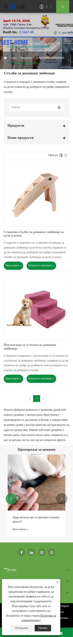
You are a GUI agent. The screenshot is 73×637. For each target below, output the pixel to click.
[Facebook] (21, 552)
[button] (11, 498)
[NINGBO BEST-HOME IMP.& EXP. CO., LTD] (15, 6)
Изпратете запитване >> (41, 265)
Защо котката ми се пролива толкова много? (36, 520)
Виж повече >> (13, 265)
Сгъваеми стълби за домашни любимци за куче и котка (34, 234)
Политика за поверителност (39, 618)
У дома (13, 58)
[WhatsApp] (51, 552)
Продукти (26, 58)
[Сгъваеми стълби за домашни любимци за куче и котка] (36, 194)
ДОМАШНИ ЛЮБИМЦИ (50, 58)
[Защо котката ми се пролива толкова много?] (36, 482)
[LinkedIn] (31, 552)
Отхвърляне (21, 628)
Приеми (42, 628)
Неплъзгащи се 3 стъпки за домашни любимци (30, 347)
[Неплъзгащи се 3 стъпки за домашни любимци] (36, 307)
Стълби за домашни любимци (23, 63)
